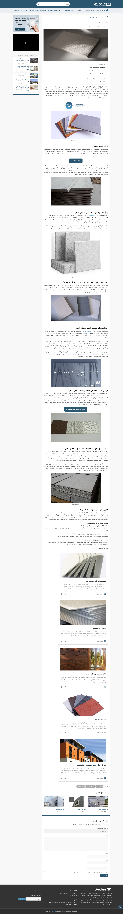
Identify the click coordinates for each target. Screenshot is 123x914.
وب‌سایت (106, 866)
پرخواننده (32, 55)
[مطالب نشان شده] (12, 4)
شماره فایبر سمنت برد (90, 786)
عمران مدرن (53, 911)
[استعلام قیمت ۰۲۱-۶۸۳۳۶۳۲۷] (120, 907)
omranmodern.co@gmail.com (68, 894)
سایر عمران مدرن (99, 786)
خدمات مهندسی (99, 10)
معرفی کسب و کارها (18, 10)
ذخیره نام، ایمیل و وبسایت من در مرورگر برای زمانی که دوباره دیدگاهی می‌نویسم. (90, 872)
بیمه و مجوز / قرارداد (29, 10)
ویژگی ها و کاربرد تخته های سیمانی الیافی (97, 67)
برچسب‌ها (20, 55)
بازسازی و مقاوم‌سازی (40, 10)
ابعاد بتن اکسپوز (81, 809)
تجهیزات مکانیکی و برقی (67, 10)
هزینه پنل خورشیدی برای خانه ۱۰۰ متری (21, 80)
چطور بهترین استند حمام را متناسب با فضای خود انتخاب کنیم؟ (23, 67)
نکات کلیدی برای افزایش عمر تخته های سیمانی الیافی (95, 78)
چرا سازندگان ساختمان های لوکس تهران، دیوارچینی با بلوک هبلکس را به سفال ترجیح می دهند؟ (22, 88)
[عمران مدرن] (102, 4)
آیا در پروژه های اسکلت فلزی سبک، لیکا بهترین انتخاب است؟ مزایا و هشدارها (22, 60)
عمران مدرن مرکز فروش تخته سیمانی (98, 81)
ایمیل (106, 860)
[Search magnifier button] (38, 4)
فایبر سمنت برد (92, 215)
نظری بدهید (97, 26)
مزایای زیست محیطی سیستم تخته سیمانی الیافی (96, 76)
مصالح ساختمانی (88, 10)
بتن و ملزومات (92, 17)
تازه (37, 55)
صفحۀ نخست (107, 10)
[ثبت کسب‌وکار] (26, 23)
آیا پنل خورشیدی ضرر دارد (23, 74)
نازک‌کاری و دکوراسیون (53, 10)
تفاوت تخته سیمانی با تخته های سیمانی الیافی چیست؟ (95, 70)
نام (107, 854)
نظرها (26, 55)
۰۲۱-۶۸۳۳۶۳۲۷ (73, 896)
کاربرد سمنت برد (59, 809)
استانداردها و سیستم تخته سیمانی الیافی (97, 73)
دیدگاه (106, 835)
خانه (106, 17)
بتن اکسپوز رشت (103, 809)
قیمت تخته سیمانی (101, 64)
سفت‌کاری (79, 10)
